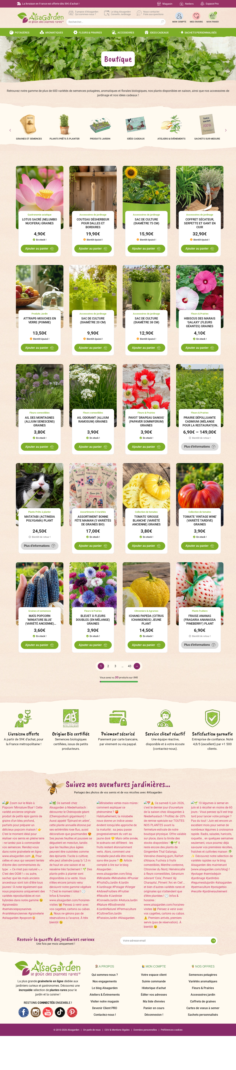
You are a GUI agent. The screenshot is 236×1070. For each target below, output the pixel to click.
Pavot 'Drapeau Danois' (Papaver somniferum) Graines (146, 421)
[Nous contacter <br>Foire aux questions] (139, 13)
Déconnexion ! (154, 1014)
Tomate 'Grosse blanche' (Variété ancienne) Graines (146, 520)
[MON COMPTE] (179, 16)
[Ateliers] (181, 4)
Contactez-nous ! (105, 1014)
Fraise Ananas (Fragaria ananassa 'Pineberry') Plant (200, 619)
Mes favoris (196, 22)
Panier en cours (153, 1008)
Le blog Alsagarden (105, 988)
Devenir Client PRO (104, 1008)
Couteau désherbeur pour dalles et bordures (93, 223)
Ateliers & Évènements (105, 994)
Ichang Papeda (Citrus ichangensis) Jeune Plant (146, 619)
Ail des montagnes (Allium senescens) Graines (40, 421)
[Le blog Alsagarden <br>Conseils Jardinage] (106, 13)
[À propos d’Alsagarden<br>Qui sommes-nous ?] (71, 13)
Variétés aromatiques (203, 981)
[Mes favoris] (196, 16)
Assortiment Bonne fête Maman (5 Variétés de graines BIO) (93, 520)
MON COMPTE (179, 22)
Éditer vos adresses (154, 994)
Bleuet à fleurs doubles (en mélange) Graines (93, 619)
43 (129, 666)
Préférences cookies (172, 1029)
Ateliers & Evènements (171, 138)
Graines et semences (29, 138)
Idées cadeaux (136, 138)
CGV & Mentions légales (117, 1029)
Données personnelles (145, 1029)
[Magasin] (159, 4)
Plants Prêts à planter (64, 138)
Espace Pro (212, 3)
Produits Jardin (100, 138)
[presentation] (10, 130)
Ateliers (189, 3)
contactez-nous (165, 749)
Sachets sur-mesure (207, 138)
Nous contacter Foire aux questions (153, 13)
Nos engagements (105, 981)
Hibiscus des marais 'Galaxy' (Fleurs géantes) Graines (199, 322)
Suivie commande (154, 981)
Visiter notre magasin (105, 1001)
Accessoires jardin (203, 994)
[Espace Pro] (202, 4)
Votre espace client (153, 975)
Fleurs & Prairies (203, 988)
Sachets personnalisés (203, 1014)
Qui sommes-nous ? (105, 975)
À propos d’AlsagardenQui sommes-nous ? (86, 13)
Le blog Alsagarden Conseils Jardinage (121, 13)
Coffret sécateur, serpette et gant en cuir (200, 223)
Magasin (167, 3)
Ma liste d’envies (154, 1001)
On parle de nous (92, 1029)
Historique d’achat (154, 988)
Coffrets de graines (203, 1001)
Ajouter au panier (36, 248)
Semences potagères (203, 975)
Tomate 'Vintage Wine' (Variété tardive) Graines (200, 520)
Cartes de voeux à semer (202, 1008)
